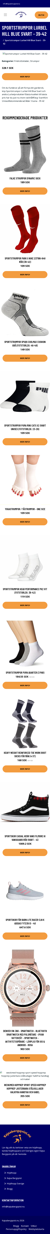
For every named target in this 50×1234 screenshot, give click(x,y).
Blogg (10, 1188)
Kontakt (25, 1226)
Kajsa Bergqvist (14, 1178)
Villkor (34, 1226)
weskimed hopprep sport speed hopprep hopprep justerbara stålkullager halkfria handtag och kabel (25, 1088)
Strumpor (34, 61)
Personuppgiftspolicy (16, 1229)
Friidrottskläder (21, 61)
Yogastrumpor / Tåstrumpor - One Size (25, 509)
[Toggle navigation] (5, 14)
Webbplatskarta (36, 1229)
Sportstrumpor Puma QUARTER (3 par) (25, 672)
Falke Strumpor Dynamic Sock (25, 178)
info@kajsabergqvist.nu (11, 4)
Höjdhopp (11, 1172)
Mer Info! (25, 76)
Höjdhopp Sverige (15, 1183)
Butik (41, 15)
